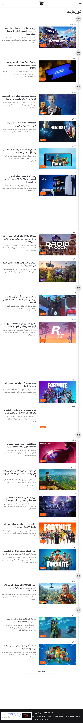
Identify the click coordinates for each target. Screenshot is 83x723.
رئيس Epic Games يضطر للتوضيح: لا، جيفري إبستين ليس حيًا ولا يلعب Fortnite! (20, 588)
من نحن (78, 716)
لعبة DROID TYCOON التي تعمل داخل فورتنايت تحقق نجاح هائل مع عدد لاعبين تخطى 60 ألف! (19, 239)
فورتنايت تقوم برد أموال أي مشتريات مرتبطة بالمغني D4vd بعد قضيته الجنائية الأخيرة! (19, 299)
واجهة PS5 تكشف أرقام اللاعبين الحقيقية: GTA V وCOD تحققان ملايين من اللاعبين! (20, 179)
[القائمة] (80, 4)
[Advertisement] (41, 692)
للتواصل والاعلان (69, 716)
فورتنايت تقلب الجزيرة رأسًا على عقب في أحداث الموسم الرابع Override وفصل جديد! (20, 31)
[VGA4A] (41, 3)
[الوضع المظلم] (3, 4)
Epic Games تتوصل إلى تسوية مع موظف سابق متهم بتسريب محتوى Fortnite (21, 65)
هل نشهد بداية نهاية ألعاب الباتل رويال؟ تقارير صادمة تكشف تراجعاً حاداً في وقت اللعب (19, 473)
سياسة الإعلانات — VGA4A (37, 716)
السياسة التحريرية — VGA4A (55, 716)
